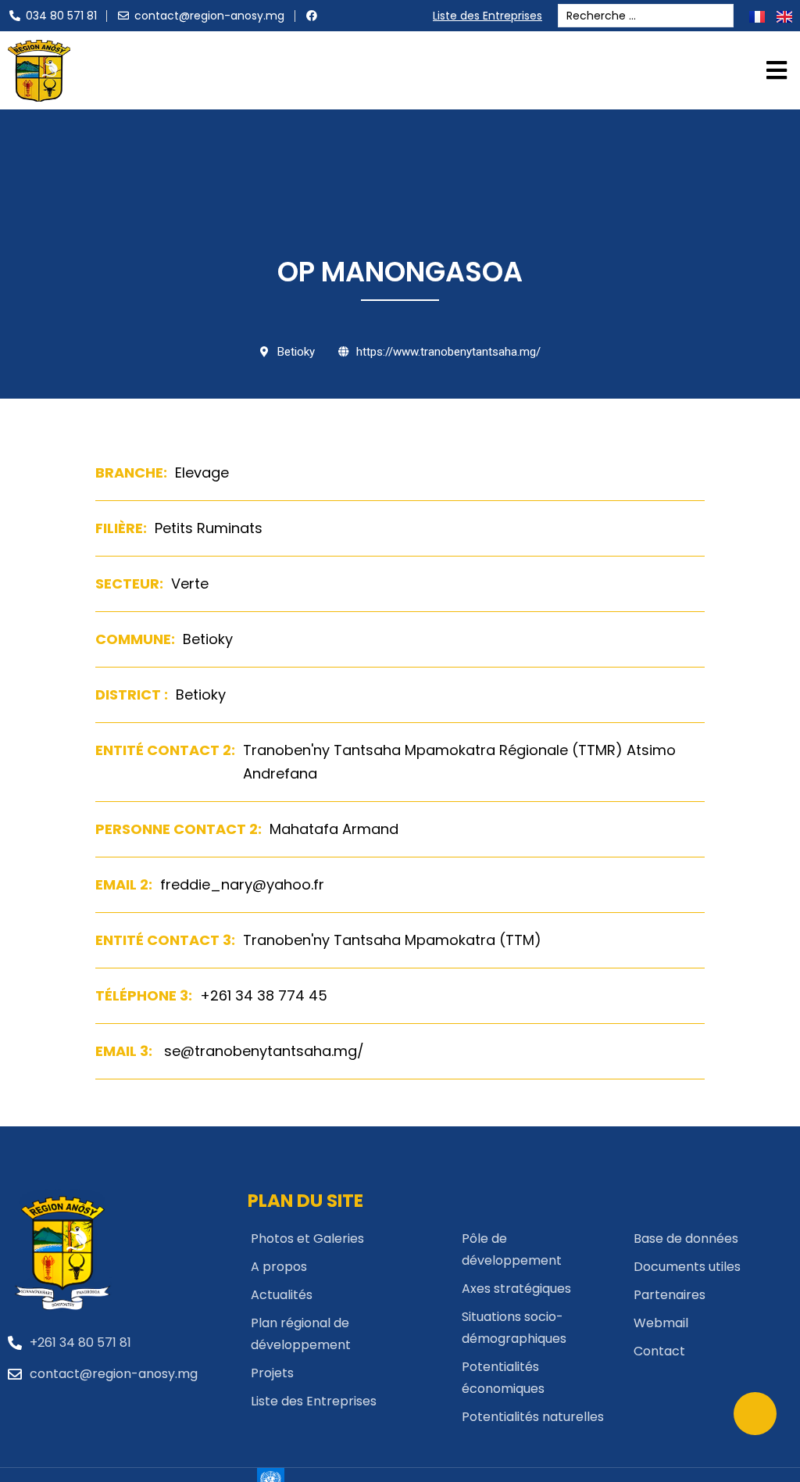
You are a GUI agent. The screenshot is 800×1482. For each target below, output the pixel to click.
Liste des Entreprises (487, 15)
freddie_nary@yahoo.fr (242, 884)
